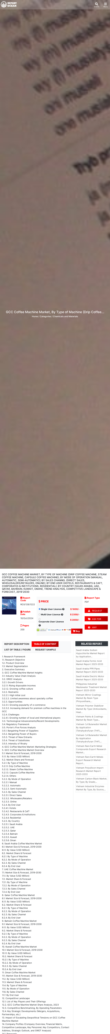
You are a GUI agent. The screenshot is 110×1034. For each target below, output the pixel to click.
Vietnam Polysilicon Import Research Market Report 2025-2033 (89, 771)
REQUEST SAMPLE (95, 611)
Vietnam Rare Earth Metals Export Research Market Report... (89, 760)
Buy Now (76, 632)
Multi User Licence (51, 614)
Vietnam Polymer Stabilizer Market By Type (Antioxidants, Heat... (91, 708)
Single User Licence (51, 609)
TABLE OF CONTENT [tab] (45, 644)
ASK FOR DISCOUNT (94, 619)
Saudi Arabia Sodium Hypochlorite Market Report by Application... (90, 653)
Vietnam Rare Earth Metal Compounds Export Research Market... (91, 749)
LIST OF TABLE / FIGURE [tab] (17, 649)
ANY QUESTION (93, 628)
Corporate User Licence (51, 621)
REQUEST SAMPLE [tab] (45, 649)
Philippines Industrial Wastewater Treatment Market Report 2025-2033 (91, 687)
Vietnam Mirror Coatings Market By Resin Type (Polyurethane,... (88, 698)
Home (35, 316)
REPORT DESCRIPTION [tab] (16, 644)
